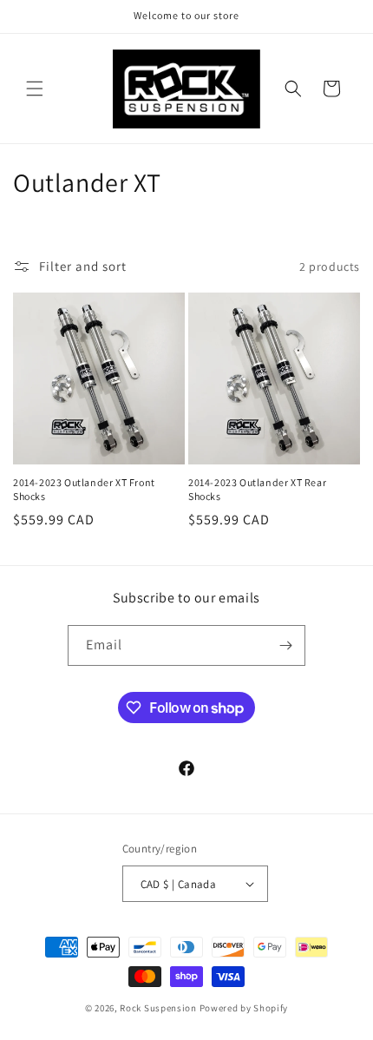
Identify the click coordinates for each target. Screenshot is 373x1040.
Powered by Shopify (244, 1008)
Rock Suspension (158, 1008)
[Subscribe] (285, 645)
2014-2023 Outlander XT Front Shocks (84, 489)
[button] (35, 88)
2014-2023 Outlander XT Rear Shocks (257, 489)
